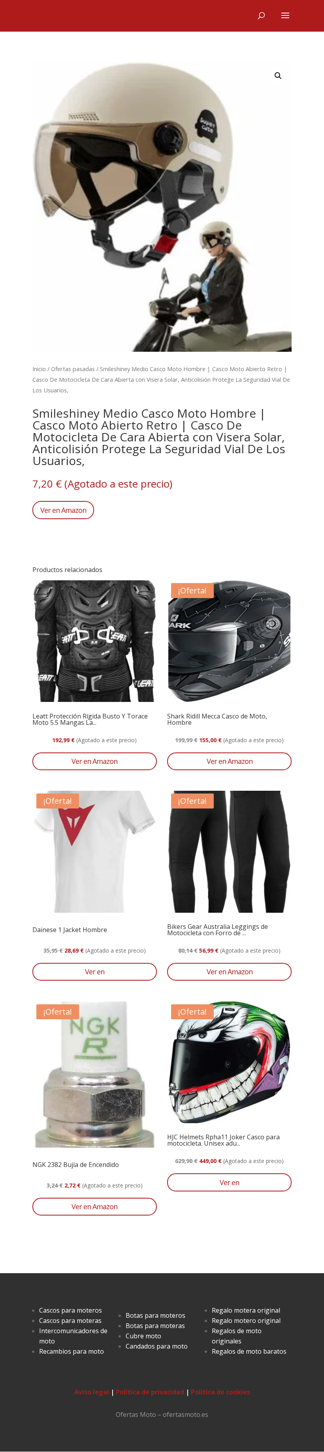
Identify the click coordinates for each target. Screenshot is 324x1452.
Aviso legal (91, 1392)
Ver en (94, 971)
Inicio (39, 369)
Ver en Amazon (63, 510)
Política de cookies (220, 1392)
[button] (278, 76)
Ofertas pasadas (73, 369)
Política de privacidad (150, 1392)
